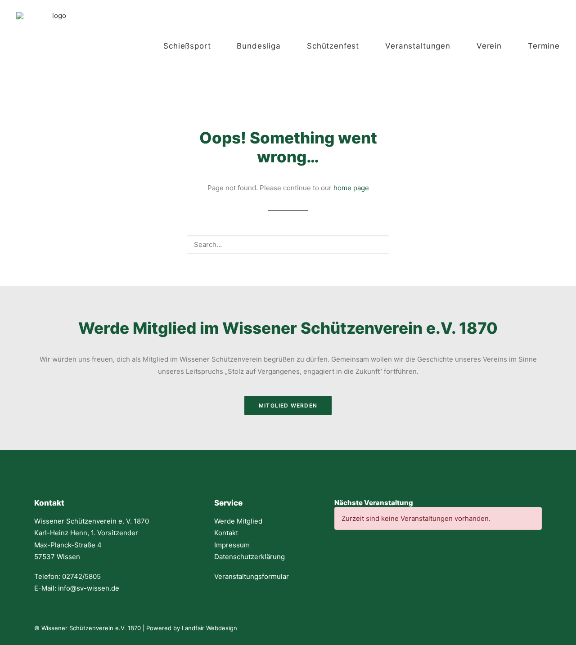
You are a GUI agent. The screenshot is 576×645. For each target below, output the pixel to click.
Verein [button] (489, 45)
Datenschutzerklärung (249, 556)
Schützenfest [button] (333, 45)
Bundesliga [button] (259, 45)
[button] (380, 244)
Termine (544, 45)
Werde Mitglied (238, 521)
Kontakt (226, 533)
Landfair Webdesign (209, 628)
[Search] (288, 244)
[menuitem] (196, 46)
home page (351, 188)
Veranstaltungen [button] (417, 45)
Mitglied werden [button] (288, 405)
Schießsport (187, 45)
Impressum (232, 545)
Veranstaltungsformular (251, 576)
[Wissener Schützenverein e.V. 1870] (55, 46)
